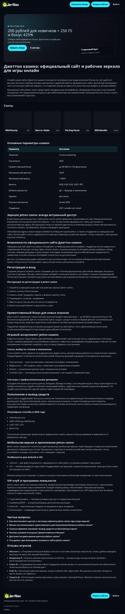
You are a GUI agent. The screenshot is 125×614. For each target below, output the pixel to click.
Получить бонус (79, 4)
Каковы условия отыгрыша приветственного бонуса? (36, 532)
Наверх (7, 609)
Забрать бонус (17, 47)
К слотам (35, 47)
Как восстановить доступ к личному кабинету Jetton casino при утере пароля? (49, 521)
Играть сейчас (100, 4)
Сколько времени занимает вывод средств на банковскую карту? (43, 528)
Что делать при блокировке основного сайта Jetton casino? (39, 540)
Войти (116, 4)
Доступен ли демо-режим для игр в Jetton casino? (34, 536)
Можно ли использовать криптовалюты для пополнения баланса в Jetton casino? (51, 525)
